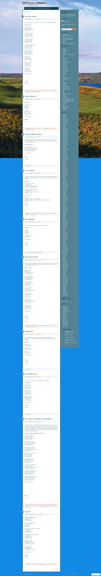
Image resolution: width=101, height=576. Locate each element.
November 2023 (65, 137)
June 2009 (64, 287)
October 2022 (65, 143)
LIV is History (29, 170)
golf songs (64, 72)
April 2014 (64, 218)
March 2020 (65, 152)
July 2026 (64, 114)
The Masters (31, 252)
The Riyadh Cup (30, 374)
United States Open (66, 106)
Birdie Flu (64, 40)
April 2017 (64, 179)
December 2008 (65, 295)
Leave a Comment (37, 19)
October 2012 (65, 236)
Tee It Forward (65, 97)
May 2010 (64, 273)
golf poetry (36, 90)
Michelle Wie (65, 83)
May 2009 (64, 288)
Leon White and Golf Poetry (71, 14)
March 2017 (65, 180)
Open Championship (66, 86)
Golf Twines (65, 73)
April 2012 (64, 243)
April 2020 (64, 151)
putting (44, 213)
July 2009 (64, 286)
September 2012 (65, 237)
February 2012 (65, 246)
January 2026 (65, 120)
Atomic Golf (67, 339)
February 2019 (65, 155)
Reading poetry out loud (67, 94)
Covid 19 (64, 53)
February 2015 (65, 206)
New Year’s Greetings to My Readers (38, 419)
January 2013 (65, 233)
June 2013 (64, 228)
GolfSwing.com (65, 318)
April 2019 (64, 153)
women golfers (65, 108)
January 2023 (65, 141)
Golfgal (64, 317)
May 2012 (64, 242)
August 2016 (65, 189)
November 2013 (65, 224)
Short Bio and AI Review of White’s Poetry (42, 8)
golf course (64, 60)
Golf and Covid (65, 58)
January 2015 (65, 207)
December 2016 (65, 184)
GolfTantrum (65, 319)
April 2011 (64, 259)
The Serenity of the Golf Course (68, 39)
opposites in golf (65, 87)
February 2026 (65, 119)
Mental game (65, 82)
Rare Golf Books (65, 323)
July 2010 (64, 270)
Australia (64, 49)
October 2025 (65, 123)
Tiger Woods (65, 105)
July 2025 (64, 124)
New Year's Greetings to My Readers (69, 43)
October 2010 (65, 266)
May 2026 (64, 116)
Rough (64, 41)
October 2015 (65, 200)
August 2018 (65, 160)
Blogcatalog (65, 305)
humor (39, 128)
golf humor (32, 90)
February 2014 (65, 220)
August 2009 (65, 284)
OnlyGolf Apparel (65, 321)
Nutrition (64, 85)
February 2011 (65, 261)
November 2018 (65, 157)
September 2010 (65, 268)
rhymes (31, 326)
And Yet (27, 512)
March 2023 (65, 139)
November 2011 (65, 250)
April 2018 (64, 164)
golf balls (64, 59)
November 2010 (65, 265)
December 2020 (65, 150)
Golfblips (64, 313)
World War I (65, 109)
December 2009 (65, 279)
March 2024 (65, 133)
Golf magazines (65, 67)
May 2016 (64, 193)
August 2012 (65, 238)
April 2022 (64, 147)
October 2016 (65, 187)
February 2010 (65, 277)
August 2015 (65, 201)
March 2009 (65, 291)
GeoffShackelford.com (66, 310)
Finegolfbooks (65, 309)
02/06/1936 (28, 331)
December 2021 (65, 148)
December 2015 (65, 197)
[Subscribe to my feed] (62, 21)
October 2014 (65, 210)
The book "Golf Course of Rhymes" (45, 504)
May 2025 (64, 125)
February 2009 (65, 292)
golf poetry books (37, 504)
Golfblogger (64, 314)
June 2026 (64, 115)
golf (30, 90)
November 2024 (65, 129)
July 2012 (64, 239)
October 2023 (65, 138)
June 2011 (64, 256)
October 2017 (65, 171)
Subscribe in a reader (66, 21)
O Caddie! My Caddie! (71, 15)
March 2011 (65, 260)
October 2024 (65, 130)
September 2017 (65, 173)
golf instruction (37, 213)
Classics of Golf (65, 308)
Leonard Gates (67, 331)
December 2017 (65, 169)
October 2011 (65, 251)
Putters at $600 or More (33, 134)
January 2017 (65, 183)
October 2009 (65, 282)
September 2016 (65, 188)
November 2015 (65, 198)
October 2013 (65, 225)
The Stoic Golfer (30, 16)
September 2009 (65, 283)
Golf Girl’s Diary (65, 312)
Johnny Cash (65, 77)
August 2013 (65, 227)
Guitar (64, 74)
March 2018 (65, 165)
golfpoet (32, 19)
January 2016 (65, 196)
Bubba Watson (65, 50)
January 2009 (65, 293)
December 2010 (65, 264)
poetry (45, 90)
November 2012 (65, 234)
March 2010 (65, 275)
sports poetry (48, 90)
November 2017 (65, 170)
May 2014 (64, 216)
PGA (63, 90)
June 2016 (64, 192)
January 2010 (65, 278)
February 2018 (65, 166)
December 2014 (65, 209)
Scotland (64, 95)
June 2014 (64, 215)
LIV (63, 81)
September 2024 (65, 132)
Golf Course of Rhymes (34, 3)
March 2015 (65, 205)
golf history (27, 214)
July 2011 (64, 255)
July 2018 (64, 161)
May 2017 (64, 178)
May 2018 (64, 162)
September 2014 (65, 211)
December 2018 (65, 156)
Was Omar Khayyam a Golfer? (68, 38)
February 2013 (65, 232)
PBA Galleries (65, 322)
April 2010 (64, 274)
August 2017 (65, 174)
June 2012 (64, 241)
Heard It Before (30, 96)
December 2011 (65, 248)
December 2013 (65, 223)
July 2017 (64, 175)
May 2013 (64, 229)
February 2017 (65, 182)
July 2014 (64, 214)
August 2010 (65, 269)
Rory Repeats (29, 219)
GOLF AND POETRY (29, 8)
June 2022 (64, 146)
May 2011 (64, 257)
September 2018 (65, 159)
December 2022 (65, 142)
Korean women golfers (66, 78)
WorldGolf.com (65, 326)
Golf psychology (40, 90)
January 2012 (65, 247)
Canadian (64, 51)
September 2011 (65, 252)
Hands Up (70, 334)
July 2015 (64, 202)
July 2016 (64, 191)
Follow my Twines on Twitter (67, 298)
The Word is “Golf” (31, 257)
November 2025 (65, 121)
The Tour (64, 104)
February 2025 (65, 128)
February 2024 (65, 134)
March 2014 (65, 219)
